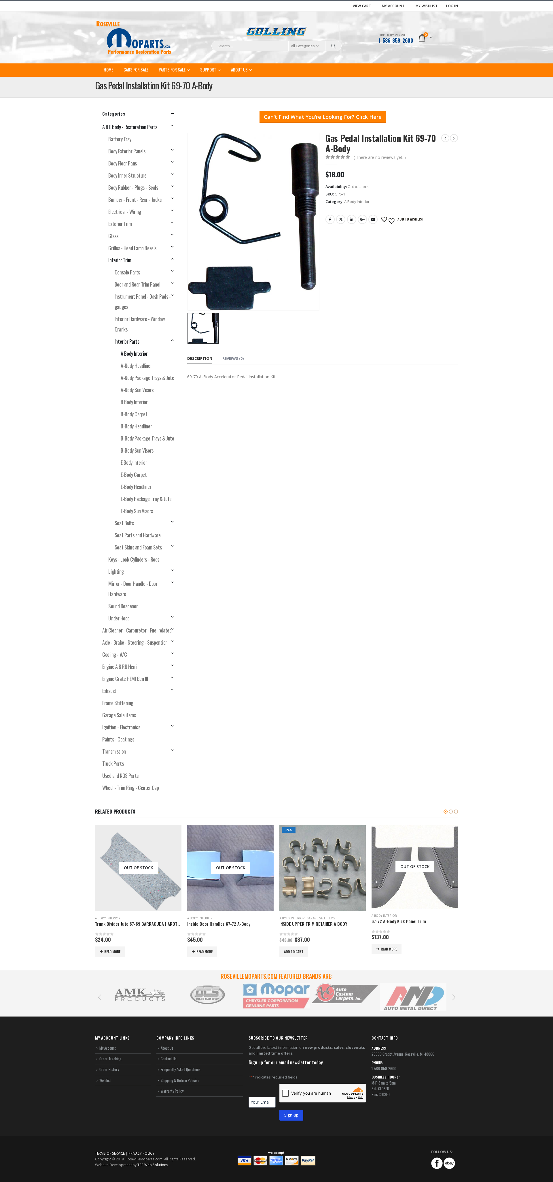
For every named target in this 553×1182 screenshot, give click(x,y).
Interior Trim (119, 260)
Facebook (330, 219)
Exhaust (109, 690)
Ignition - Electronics (121, 727)
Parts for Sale (172, 69)
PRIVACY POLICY (141, 1153)
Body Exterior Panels (126, 151)
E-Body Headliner (136, 486)
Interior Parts (127, 341)
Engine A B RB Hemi (119, 666)
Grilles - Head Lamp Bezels (132, 248)
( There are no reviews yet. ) (380, 157)
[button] (445, 811)
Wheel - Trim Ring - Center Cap (130, 787)
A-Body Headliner (136, 365)
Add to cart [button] (293, 951)
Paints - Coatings (118, 739)
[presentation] (99, 997)
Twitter (340, 219)
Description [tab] (199, 358)
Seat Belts (124, 523)
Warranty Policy (172, 1091)
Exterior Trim (120, 223)
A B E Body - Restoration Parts (129, 127)
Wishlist (105, 1080)
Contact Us (169, 1058)
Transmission (114, 751)
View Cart (362, 5)
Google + (362, 219)
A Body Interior (357, 201)
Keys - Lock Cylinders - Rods (133, 559)
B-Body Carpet (134, 414)
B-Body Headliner (136, 426)
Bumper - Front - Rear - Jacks (134, 199)
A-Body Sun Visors (137, 390)
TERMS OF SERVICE (110, 1153)
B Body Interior (134, 402)
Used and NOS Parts (120, 775)
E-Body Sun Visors (137, 511)
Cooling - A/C (114, 654)
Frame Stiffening (117, 703)
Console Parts (127, 272)
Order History (109, 1069)
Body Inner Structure (127, 175)
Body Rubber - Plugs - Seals (133, 187)
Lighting (116, 571)
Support (208, 69)
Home (108, 69)
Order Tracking (110, 1058)
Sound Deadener (123, 606)
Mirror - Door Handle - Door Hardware (132, 589)
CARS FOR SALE (136, 69)
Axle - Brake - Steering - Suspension (135, 642)
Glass (113, 236)
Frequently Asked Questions (180, 1069)
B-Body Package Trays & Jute (147, 438)
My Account (393, 5)
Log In (452, 5)
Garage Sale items (119, 715)
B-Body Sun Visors (137, 450)
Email (373, 219)
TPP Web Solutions (152, 1164)
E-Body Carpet (134, 474)
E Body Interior (134, 462)
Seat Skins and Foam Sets (138, 547)
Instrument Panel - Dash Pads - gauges (143, 301)
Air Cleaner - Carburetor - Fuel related (136, 630)
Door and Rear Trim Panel (137, 284)
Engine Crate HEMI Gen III (125, 678)
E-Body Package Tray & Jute (146, 498)
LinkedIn (351, 219)
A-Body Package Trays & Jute (147, 377)
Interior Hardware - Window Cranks (140, 324)
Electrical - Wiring (124, 211)
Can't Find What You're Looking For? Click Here (323, 116)
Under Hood (119, 618)
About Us (239, 69)
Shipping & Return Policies (180, 1080)
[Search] (333, 46)
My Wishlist (427, 5)
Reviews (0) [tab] (233, 358)
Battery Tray (119, 139)
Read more (112, 951)
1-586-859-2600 (395, 40)
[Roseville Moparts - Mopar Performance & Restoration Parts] (134, 37)
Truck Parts (113, 763)
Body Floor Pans (122, 163)
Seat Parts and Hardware (138, 535)
